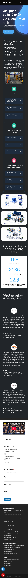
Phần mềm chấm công (11, 449)
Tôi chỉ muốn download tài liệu (13, 458)
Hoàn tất (7, 499)
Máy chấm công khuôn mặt (9, 549)
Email (6, 491)
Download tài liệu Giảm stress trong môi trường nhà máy (14, 527)
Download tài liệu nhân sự (8, 529)
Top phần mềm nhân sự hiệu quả (10, 537)
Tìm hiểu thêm (8, 31)
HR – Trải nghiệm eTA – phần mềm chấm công (12, 518)
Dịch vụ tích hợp (10, 456)
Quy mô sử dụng (9, 469)
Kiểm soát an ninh (10, 451)
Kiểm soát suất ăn (10, 454)
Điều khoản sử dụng (7, 565)
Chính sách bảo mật (7, 563)
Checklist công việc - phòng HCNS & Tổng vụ (12, 531)
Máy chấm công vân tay (8, 551)
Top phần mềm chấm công (9, 539)
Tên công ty (7, 462)
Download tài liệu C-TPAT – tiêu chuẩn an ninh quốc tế (14, 545)
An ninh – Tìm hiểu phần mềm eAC (10, 516)
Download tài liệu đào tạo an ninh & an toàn (12, 547)
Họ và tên (6, 476)
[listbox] (14, 472)
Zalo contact (7, 484)
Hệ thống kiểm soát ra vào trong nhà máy (11, 553)
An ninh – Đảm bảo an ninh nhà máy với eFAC (12, 514)
